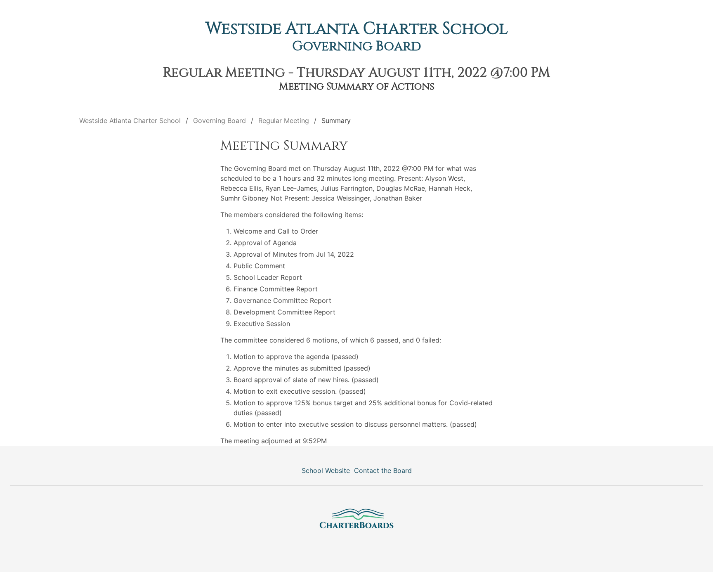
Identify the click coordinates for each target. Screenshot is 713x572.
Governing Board (356, 46)
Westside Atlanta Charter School (356, 29)
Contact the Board (383, 470)
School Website (326, 470)
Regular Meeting (283, 120)
